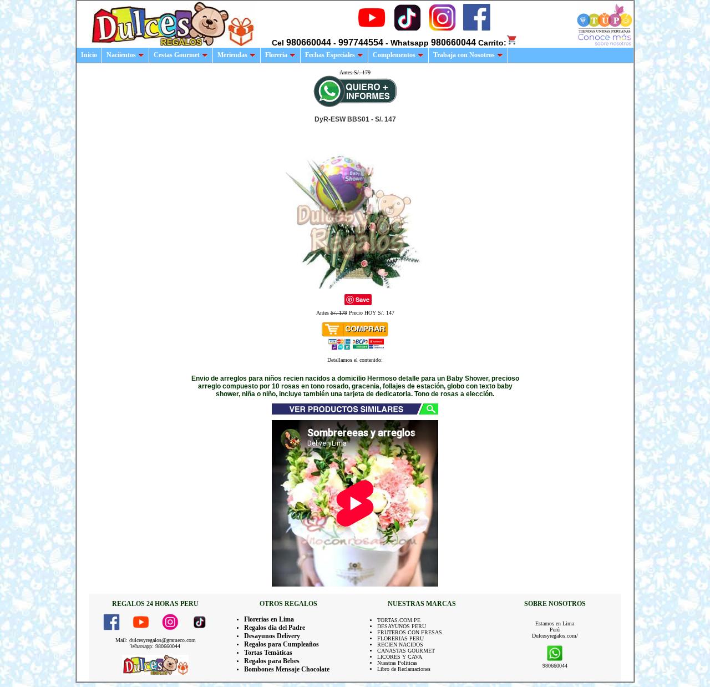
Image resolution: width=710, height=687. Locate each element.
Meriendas (232, 55)
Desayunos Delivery (272, 636)
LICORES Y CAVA (399, 657)
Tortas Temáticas (268, 652)
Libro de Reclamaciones (403, 669)
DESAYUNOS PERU (401, 626)
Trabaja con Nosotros (464, 55)
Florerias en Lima (269, 619)
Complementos (394, 55)
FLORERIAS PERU (400, 638)
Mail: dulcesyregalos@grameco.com (155, 640)
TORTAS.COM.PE (398, 620)
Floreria (276, 55)
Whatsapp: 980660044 (155, 646)
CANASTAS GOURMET (406, 651)
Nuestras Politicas (397, 663)
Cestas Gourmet (177, 55)
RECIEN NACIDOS (400, 644)
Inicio (89, 55)
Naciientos (121, 55)
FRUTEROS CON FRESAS (409, 632)
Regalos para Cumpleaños (281, 644)
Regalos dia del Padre (274, 628)
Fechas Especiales (330, 55)
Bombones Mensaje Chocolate (286, 669)
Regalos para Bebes (272, 661)
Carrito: (492, 42)
